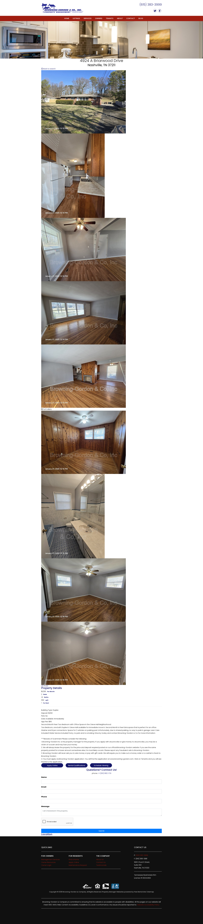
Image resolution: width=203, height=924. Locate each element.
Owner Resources (48, 862)
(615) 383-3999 (150, 5)
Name (44, 777)
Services (87, 18)
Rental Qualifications (76, 765)
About (120, 18)
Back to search (49, 69)
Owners (98, 18)
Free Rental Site (140, 892)
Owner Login (46, 865)
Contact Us (101, 862)
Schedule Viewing (101, 765)
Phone (44, 796)
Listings (76, 18)
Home (66, 18)
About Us (100, 859)
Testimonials (101, 865)
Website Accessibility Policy (148, 905)
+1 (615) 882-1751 (104, 773)
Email (43, 787)
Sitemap (150, 892)
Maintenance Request (78, 865)
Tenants (109, 18)
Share (45, 686)
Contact (130, 18)
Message (45, 806)
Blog (141, 18)
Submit (101, 831)
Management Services (50, 859)
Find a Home (74, 859)
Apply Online (52, 765)
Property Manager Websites (113, 892)
